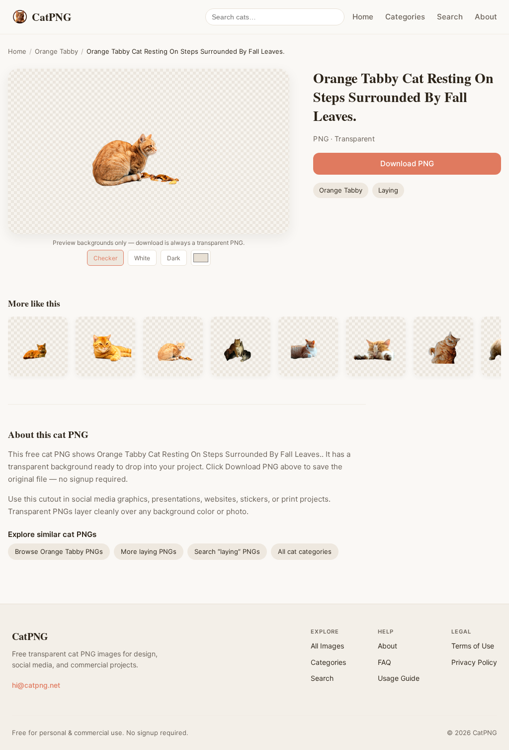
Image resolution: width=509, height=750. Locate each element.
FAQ (384, 662)
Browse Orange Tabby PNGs (59, 551)
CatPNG (30, 636)
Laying (388, 190)
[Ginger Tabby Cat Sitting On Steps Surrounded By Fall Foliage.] (173, 346)
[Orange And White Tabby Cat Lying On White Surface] (376, 346)
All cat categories (305, 551)
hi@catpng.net (36, 685)
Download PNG (407, 163)
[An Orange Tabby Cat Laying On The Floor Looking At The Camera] (105, 346)
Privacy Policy (474, 662)
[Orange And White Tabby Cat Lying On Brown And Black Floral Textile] (240, 346)
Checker (105, 258)
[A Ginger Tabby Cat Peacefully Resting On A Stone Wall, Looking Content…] (38, 346)
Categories (405, 16)
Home (362, 16)
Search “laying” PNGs (227, 551)
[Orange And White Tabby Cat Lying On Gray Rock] (308, 346)
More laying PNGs (148, 551)
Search (450, 16)
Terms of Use (472, 646)
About (486, 16)
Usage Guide (399, 678)
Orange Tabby (56, 51)
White (142, 258)
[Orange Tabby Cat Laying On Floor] (443, 346)
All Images (327, 646)
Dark (173, 258)
